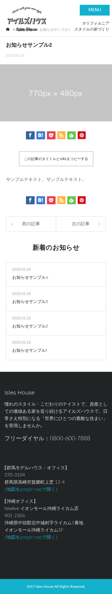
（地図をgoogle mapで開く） (31, 489)
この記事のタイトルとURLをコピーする (56, 159)
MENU (94, 10)
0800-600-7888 (70, 438)
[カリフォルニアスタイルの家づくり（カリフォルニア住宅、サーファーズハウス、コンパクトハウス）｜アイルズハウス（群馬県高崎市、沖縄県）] (27, 14)
